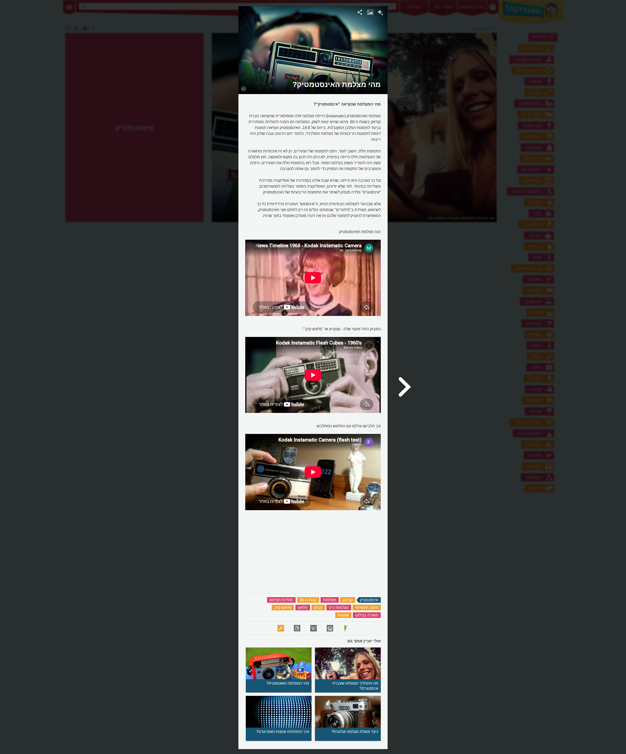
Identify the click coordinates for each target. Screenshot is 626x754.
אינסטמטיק (369, 600)
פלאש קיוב (282, 607)
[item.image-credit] (243, 88)
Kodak (343, 615)
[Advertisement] (450, 79)
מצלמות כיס (339, 607)
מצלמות (329, 600)
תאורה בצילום (366, 615)
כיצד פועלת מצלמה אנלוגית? (354, 732)
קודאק (348, 600)
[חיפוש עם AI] (380, 13)
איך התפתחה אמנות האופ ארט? (282, 732)
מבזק (318, 607)
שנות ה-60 (308, 600)
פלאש (303, 607)
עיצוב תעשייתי (366, 607)
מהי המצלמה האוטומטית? (287, 683)
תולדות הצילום (281, 600)
